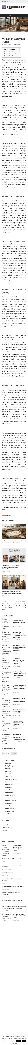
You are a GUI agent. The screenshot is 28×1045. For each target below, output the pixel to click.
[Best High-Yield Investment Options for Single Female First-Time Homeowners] (7, 632)
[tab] (6, 753)
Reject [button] (24, 1041)
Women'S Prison (9, 808)
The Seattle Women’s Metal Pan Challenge (13, 886)
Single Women (9, 776)
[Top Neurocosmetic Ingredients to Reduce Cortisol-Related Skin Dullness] (7, 721)
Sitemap (5, 830)
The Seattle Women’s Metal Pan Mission (12, 859)
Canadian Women (10, 760)
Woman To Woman (10, 795)
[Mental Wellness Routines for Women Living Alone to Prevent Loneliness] (7, 659)
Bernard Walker (17, 44)
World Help (8, 813)
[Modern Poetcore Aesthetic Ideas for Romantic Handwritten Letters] (14, 532)
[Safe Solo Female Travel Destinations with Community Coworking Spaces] (7, 685)
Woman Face (8, 787)
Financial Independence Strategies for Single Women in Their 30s (19, 711)
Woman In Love (5, 36)
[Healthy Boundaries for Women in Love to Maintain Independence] (7, 698)
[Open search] (24, 16)
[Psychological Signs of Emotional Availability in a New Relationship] (14, 582)
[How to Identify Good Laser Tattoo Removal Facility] (7, 914)
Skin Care (7, 782)
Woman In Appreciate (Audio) (11, 53)
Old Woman (8, 771)
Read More (14, 1043)
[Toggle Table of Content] (17, 49)
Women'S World (9, 811)
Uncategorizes (9, 784)
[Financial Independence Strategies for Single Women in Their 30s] (7, 710)
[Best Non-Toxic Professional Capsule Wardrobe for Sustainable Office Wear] (7, 734)
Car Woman (8, 763)
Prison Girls (8, 774)
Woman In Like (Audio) (9, 52)
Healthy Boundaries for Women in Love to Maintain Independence (19, 700)
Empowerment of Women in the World (12, 900)
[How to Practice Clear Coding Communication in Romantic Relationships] (14, 556)
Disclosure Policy (7, 827)
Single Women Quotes (11, 779)
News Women (9, 768)
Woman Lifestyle (9, 792)
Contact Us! (6, 825)
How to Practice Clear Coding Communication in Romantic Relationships (10, 567)
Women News (9, 803)
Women (7, 798)
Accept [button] (18, 1041)
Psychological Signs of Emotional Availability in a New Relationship (19, 673)
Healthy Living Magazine (11, 766)
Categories (6, 753)
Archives (14, 753)
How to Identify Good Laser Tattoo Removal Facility (19, 916)
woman (9, 515)
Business (7, 758)
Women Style (8, 805)
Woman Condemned (7, 872)
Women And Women (10, 800)
